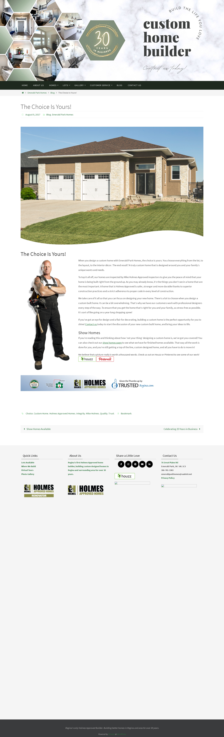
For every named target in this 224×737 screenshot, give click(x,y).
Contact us (91, 324)
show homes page (112, 342)
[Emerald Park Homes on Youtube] (142, 464)
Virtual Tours (27, 470)
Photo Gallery (27, 474)
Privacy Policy (167, 478)
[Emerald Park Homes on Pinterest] (135, 464)
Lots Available (27, 462)
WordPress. (121, 734)
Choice (29, 413)
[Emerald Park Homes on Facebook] (121, 464)
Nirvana (111, 734)
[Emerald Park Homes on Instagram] (128, 464)
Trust (111, 413)
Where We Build (28, 466)
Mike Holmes (92, 413)
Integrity (80, 413)
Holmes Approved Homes (62, 413)
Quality (103, 413)
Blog (52, 92)
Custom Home (41, 413)
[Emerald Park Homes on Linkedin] (149, 464)
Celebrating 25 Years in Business (181, 429)
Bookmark (126, 413)
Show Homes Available (38, 429)
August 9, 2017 (32, 114)
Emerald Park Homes (37, 92)
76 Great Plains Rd (169, 462)
